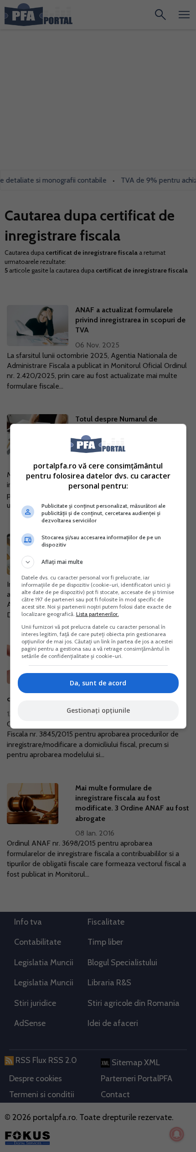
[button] (98, 562)
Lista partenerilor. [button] (97, 613)
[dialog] (98, 576)
